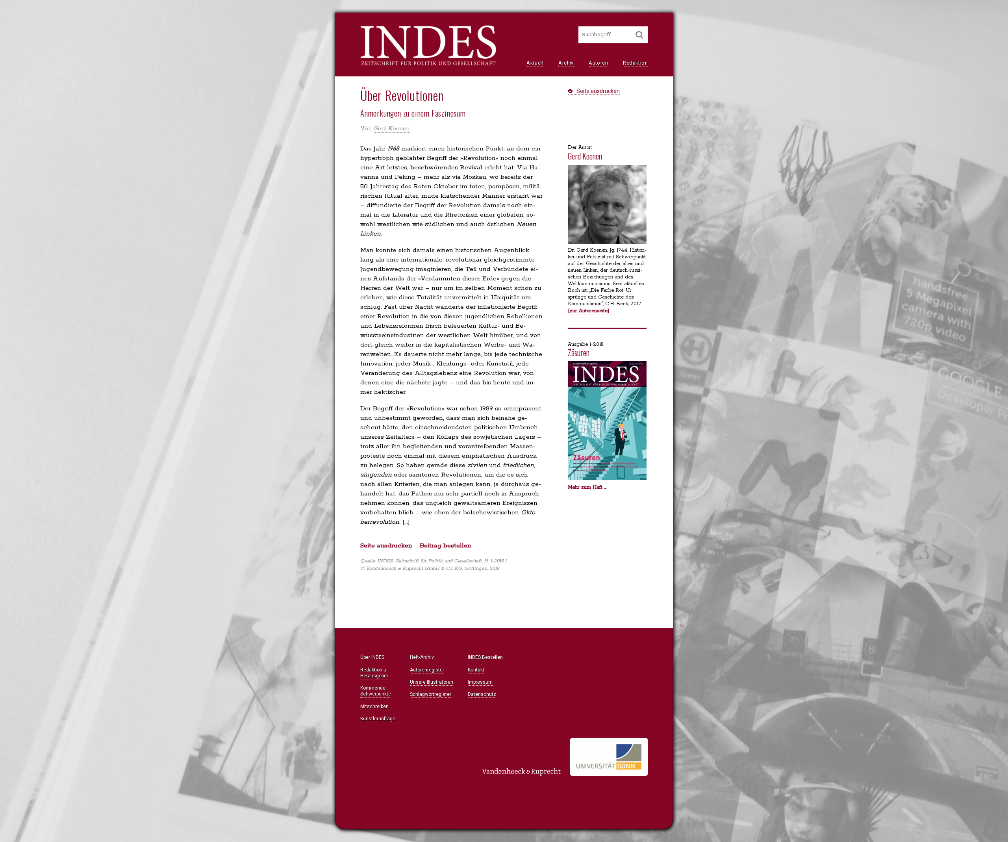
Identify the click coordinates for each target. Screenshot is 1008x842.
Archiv (565, 63)
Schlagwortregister (430, 694)
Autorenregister (427, 670)
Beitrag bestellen (445, 546)
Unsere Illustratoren (431, 682)
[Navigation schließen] (268, 23)
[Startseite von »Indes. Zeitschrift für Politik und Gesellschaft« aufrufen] (428, 64)
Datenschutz (482, 694)
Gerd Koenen (392, 128)
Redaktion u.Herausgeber (374, 673)
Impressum (480, 682)
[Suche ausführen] (639, 34)
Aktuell (534, 63)
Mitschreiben (374, 706)
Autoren (598, 63)
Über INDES (372, 657)
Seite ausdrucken (597, 91)
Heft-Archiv (422, 657)
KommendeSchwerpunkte (375, 691)
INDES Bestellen (485, 657)
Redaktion (635, 63)
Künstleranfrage (377, 718)
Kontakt (476, 670)
